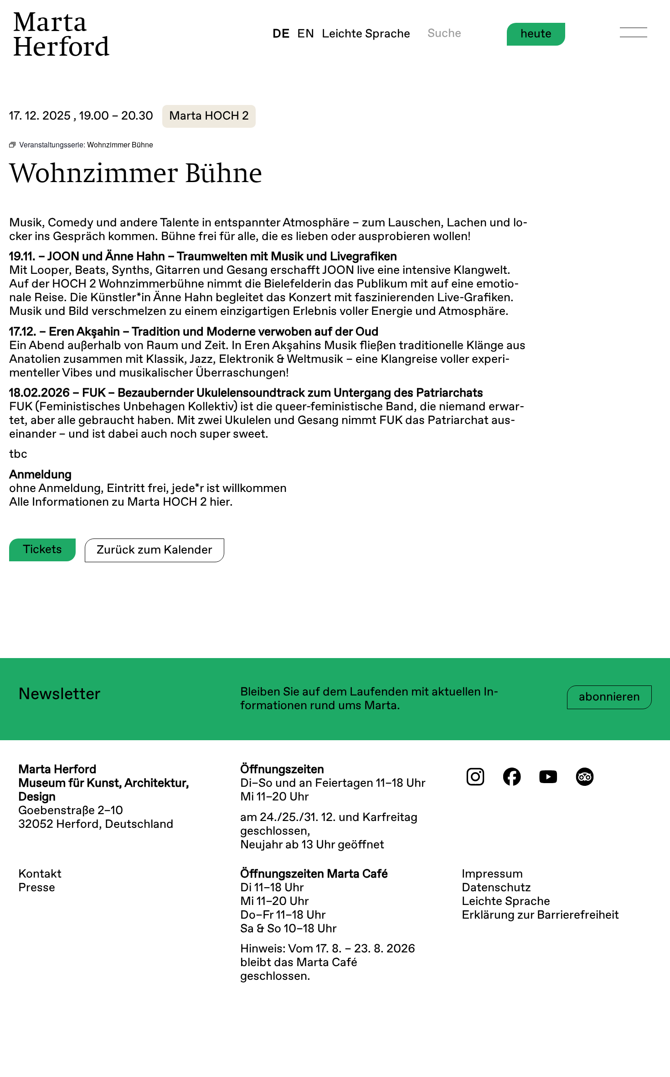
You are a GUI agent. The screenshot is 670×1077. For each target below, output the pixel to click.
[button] (209, 116)
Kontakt (40, 874)
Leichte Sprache (366, 34)
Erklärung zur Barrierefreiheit (540, 915)
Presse (36, 888)
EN (305, 34)
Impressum (492, 874)
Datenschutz (496, 888)
